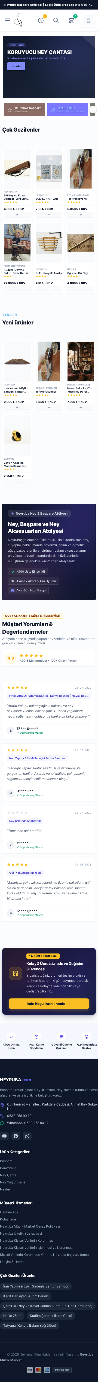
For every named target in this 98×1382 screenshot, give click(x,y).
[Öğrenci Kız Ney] (80, 243)
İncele (16, 66)
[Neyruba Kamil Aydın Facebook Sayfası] (15, 1136)
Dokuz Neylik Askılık (49, 273)
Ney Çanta (8, 1175)
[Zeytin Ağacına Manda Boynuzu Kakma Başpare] (17, 435)
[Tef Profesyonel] (80, 168)
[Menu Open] (7, 20)
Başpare (6, 1161)
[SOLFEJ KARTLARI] (49, 168)
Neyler (5, 1189)
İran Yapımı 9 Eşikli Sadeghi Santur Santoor (16, 391)
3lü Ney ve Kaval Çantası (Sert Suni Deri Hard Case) (15, 198)
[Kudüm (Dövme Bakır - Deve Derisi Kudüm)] (17, 243)
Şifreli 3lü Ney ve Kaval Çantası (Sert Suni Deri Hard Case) (47, 1306)
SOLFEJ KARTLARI (47, 198)
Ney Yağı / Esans (12, 1182)
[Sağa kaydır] (93, 109)
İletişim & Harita (12, 1262)
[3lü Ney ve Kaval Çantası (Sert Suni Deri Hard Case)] (17, 168)
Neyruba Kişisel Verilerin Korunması (27, 1240)
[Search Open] (56, 20)
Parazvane (8, 1168)
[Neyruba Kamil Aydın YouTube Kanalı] (4, 1136)
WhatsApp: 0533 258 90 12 (27, 1123)
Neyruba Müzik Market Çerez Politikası (30, 1226)
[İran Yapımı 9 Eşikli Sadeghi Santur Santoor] (17, 361)
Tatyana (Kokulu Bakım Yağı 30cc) (29, 1325)
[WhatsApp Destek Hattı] (27, 1136)
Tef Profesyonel (77, 198)
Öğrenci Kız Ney (77, 273)
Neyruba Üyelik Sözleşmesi (21, 1233)
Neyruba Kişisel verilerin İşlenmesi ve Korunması (36, 1248)
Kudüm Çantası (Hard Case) (51, 1316)
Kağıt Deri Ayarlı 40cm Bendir (25, 1296)
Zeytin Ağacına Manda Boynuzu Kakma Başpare (14, 466)
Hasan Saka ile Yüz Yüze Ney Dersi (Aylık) (79, 391)
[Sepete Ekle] (17, 215)
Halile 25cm (12, 1316)
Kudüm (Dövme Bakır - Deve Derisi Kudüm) (16, 273)
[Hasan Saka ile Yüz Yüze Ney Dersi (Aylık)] (80, 361)
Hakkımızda (9, 1212)
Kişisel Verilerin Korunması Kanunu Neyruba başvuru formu (44, 1255)
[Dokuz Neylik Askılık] (49, 243)
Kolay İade (8, 1219)
